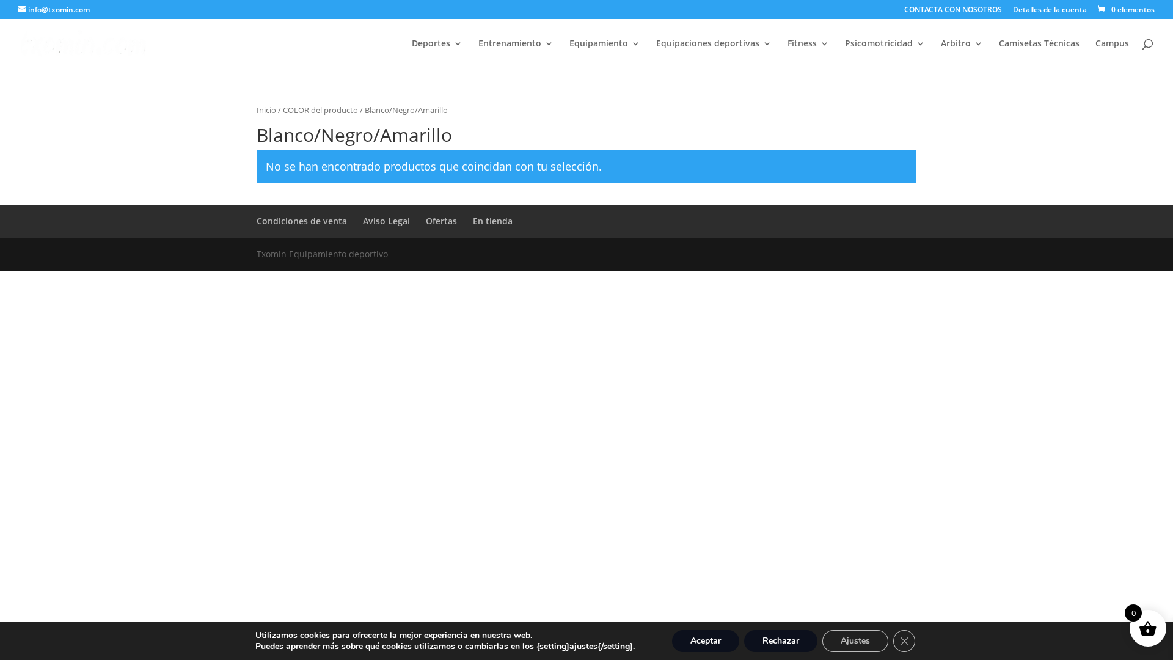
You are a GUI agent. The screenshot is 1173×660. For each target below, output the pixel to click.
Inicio (266, 110)
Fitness (802, 44)
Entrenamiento (509, 44)
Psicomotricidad (879, 44)
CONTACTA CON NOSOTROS (953, 10)
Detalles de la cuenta (1050, 10)
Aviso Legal (386, 221)
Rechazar (780, 641)
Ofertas (441, 221)
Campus (1112, 44)
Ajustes (855, 641)
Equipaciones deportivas (707, 44)
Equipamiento (598, 44)
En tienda (493, 221)
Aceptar (705, 641)
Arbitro (956, 44)
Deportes (431, 44)
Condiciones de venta (302, 221)
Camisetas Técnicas (1039, 44)
